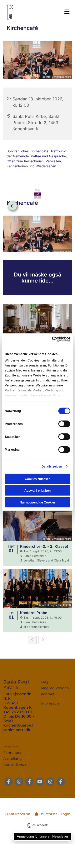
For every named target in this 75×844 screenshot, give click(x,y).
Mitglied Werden (55, 688)
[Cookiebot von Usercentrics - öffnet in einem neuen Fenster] (53, 339)
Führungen (12, 753)
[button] (53, 12)
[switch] (64, 423)
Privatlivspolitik (17, 814)
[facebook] (8, 781)
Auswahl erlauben (37, 490)
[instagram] (19, 781)
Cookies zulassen (37, 478)
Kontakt (47, 694)
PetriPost (11, 747)
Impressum (50, 703)
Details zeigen (51, 466)
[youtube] (40, 781)
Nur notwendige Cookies (38, 502)
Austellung (12, 759)
